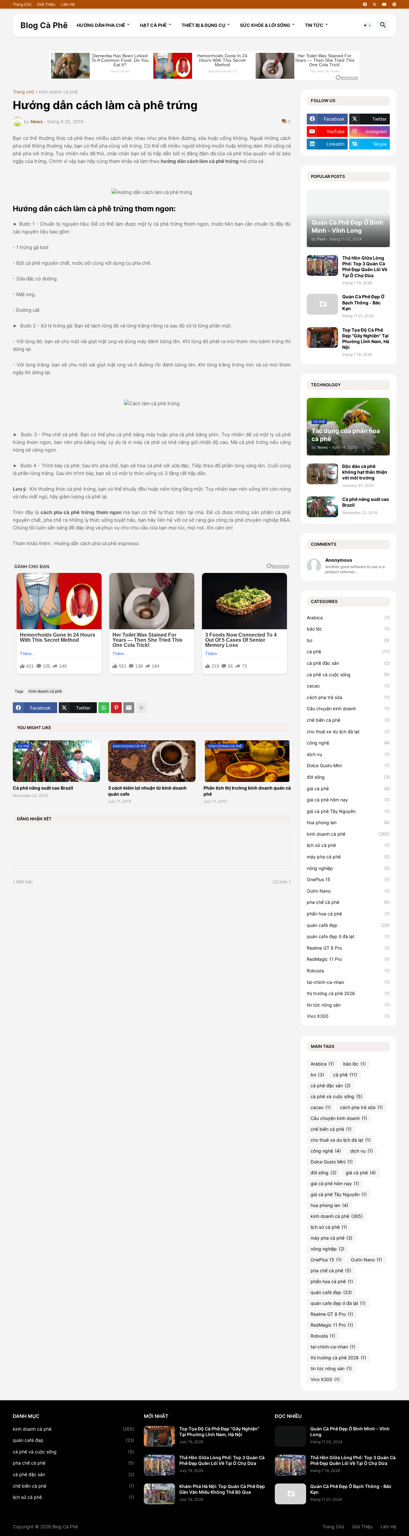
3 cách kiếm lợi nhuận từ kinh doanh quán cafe (147, 790)
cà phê (348, 651)
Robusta (348, 970)
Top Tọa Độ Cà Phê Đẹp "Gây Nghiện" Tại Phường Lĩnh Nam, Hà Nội (365, 338)
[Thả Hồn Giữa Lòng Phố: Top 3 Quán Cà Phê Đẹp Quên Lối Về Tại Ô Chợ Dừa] (322, 265)
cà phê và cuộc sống (348, 674)
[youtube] (384, 4)
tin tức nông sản (348, 1005)
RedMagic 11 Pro (348, 959)
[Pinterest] (116, 707)
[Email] (128, 707)
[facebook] (365, 4)
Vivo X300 (348, 1016)
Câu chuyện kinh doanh (348, 708)
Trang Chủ (22, 4)
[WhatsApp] (103, 707)
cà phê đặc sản (348, 663)
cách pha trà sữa (348, 697)
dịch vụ (348, 754)
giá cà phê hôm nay (348, 799)
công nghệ (348, 742)
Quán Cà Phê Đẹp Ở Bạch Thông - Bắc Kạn (363, 302)
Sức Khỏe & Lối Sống (265, 25)
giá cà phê (348, 788)
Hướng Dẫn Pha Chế (101, 25)
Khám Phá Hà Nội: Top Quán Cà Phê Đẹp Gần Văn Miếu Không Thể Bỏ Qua (222, 1489)
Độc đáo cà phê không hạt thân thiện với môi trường (364, 471)
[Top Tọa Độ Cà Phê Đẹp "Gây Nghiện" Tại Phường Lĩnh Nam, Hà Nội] (322, 337)
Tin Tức (314, 25)
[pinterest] (394, 4)
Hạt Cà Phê (153, 25)
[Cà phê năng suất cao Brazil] (322, 506)
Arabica (348, 617)
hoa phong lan (348, 822)
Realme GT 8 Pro (348, 948)
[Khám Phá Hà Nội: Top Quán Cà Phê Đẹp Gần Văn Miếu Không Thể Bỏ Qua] (159, 1494)
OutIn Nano (348, 891)
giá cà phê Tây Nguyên (348, 811)
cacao (348, 685)
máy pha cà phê (348, 856)
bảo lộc (348, 628)
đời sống (348, 777)
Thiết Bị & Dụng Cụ (203, 25)
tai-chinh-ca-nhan (348, 982)
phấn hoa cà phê (348, 913)
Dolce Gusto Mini (348, 765)
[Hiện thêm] (141, 707)
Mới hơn (24, 881)
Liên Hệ (68, 4)
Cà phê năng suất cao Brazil (43, 788)
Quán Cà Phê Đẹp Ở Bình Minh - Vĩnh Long (350, 1431)
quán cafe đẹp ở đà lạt (348, 936)
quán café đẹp (348, 925)
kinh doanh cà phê (58, 92)
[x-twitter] (374, 4)
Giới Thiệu (46, 4)
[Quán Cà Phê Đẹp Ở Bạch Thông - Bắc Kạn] (322, 304)
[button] (367, 25)
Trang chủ (23, 92)
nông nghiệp (348, 868)
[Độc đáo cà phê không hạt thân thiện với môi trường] (322, 473)
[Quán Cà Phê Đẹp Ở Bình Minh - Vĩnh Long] (290, 1436)
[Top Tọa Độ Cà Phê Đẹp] (159, 1436)
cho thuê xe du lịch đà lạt (348, 731)
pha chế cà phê (348, 902)
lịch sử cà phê (348, 845)
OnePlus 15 (348, 879)
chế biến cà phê (348, 720)
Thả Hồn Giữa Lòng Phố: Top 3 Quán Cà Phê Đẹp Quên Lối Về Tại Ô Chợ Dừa (364, 266)
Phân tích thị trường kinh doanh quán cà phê (247, 790)
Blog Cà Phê (44, 25)
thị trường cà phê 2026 (348, 993)
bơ (348, 640)
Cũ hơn (280, 881)
